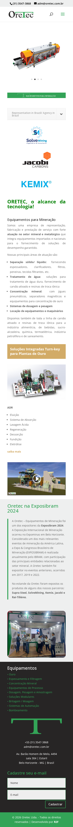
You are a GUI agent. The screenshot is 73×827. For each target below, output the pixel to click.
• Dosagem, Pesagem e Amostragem (29, 692)
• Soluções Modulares (20, 696)
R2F (56, 822)
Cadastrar (55, 804)
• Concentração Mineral (22, 683)
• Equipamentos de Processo (25, 688)
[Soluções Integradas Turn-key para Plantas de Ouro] (36, 398)
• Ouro (11, 674)
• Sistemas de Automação (23, 706)
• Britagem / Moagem (20, 701)
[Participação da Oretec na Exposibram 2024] (36, 656)
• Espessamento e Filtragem (24, 679)
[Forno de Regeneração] (36, 83)
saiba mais (14, 451)
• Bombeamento (17, 710)
